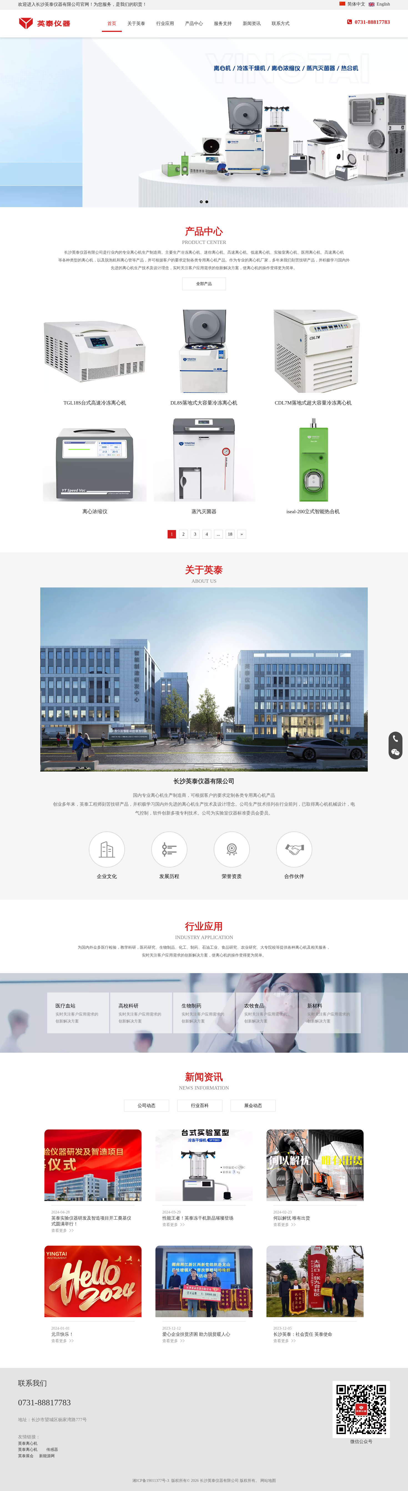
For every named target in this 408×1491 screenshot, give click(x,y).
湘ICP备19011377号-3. (151, 1481)
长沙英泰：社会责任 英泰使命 (302, 1334)
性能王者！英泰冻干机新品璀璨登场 (197, 1218)
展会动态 (253, 1105)
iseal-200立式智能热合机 (313, 511)
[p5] (294, 849)
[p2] (169, 849)
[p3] (107, 849)
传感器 (52, 1449)
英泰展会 (26, 1456)
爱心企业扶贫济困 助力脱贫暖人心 (196, 1334)
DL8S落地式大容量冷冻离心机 (203, 403)
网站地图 (268, 1481)
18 (230, 534)
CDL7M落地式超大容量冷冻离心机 (313, 403)
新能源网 (47, 1456)
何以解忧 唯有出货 (291, 1218)
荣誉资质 (232, 876)
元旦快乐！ (62, 1334)
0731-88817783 (368, 22)
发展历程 (169, 876)
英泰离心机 (27, 1443)
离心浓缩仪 (94, 511)
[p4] (232, 849)
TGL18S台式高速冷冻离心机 (95, 403)
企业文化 (107, 876)
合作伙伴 (294, 876)
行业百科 (200, 1105)
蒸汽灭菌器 (204, 511)
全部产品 (204, 284)
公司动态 (146, 1105)
